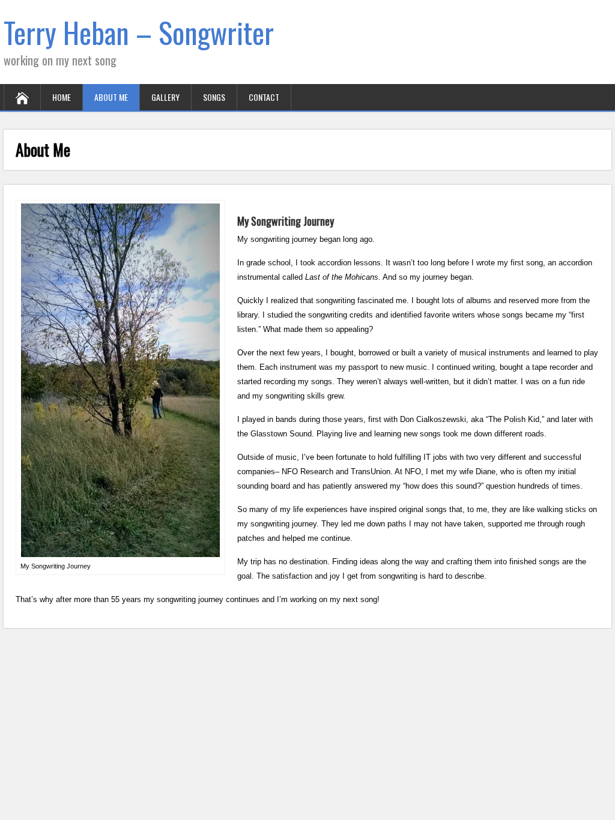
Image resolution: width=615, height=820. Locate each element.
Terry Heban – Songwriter (139, 32)
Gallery (165, 97)
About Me (111, 97)
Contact (264, 97)
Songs (214, 97)
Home (61, 97)
